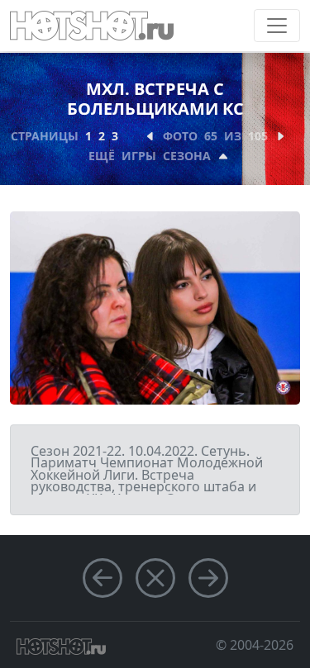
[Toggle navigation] (277, 25)
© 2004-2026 (254, 645)
